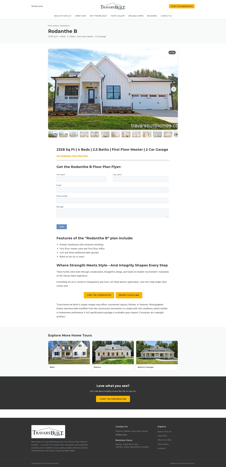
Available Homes (136, 16)
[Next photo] (173, 89)
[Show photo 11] (157, 134)
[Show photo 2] (63, 134)
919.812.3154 (37, 6)
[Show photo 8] (126, 134)
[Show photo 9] (136, 134)
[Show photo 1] (53, 134)
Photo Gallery (118, 16)
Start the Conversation (182, 6)
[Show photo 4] (84, 134)
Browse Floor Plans (129, 295)
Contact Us (166, 16)
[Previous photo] (52, 89)
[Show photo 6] (105, 134)
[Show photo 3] (73, 134)
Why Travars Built (98, 16)
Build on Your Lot (63, 16)
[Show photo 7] (115, 134)
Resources (152, 16)
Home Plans (80, 16)
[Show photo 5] (94, 134)
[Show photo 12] (168, 134)
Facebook (161, 448)
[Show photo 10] (147, 134)
